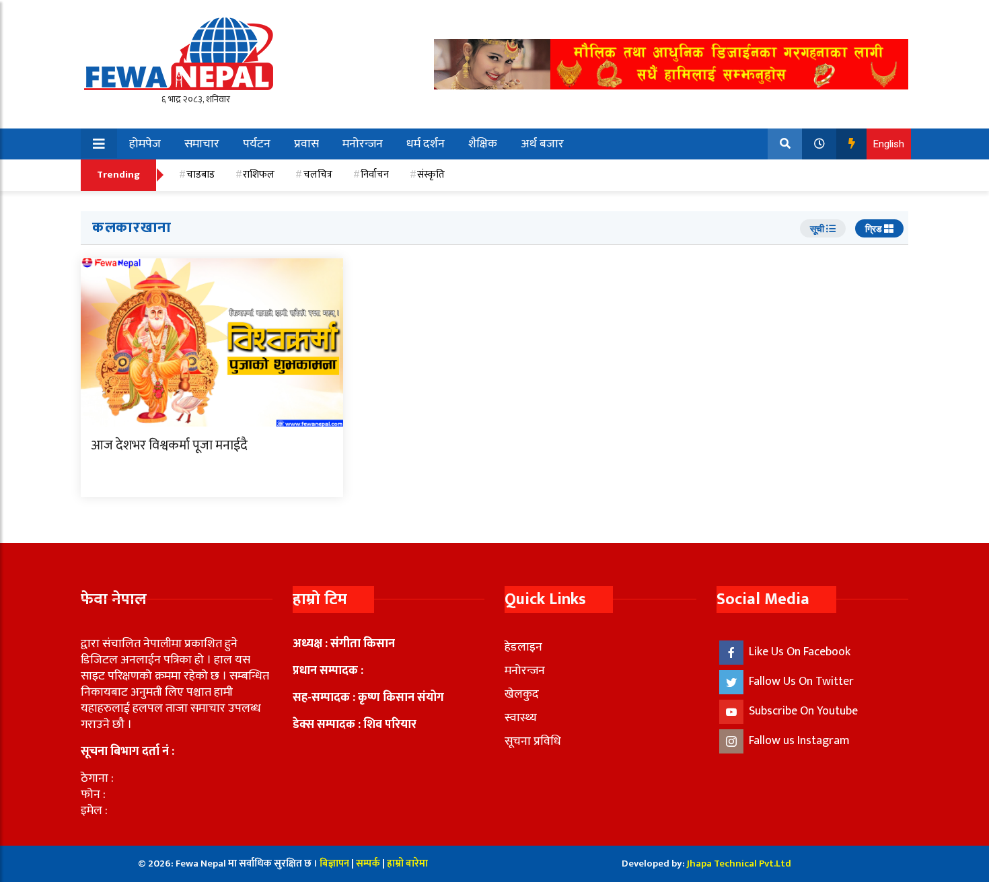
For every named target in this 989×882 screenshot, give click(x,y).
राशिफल (258, 174)
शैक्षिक (482, 144)
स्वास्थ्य (521, 718)
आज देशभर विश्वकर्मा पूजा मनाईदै (169, 445)
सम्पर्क (369, 863)
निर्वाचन (375, 174)
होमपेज (145, 144)
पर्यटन (256, 144)
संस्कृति (431, 174)
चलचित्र (317, 174)
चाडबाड (200, 174)
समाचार (201, 144)
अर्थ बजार (542, 144)
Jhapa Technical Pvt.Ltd (739, 863)
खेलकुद (522, 694)
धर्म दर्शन (425, 144)
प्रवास (306, 144)
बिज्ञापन (334, 863)
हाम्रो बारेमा (407, 863)
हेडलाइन (523, 647)
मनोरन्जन (362, 144)
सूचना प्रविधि (533, 741)
